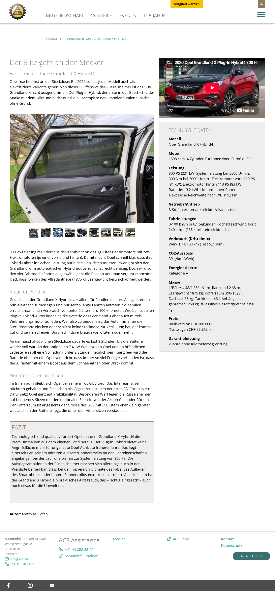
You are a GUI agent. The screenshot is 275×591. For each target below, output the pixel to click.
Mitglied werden (187, 4)
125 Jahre (154, 15)
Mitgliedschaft (65, 15)
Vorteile (101, 15)
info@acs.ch (19, 559)
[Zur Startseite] (17, 11)
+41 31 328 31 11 (22, 564)
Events (127, 15)
